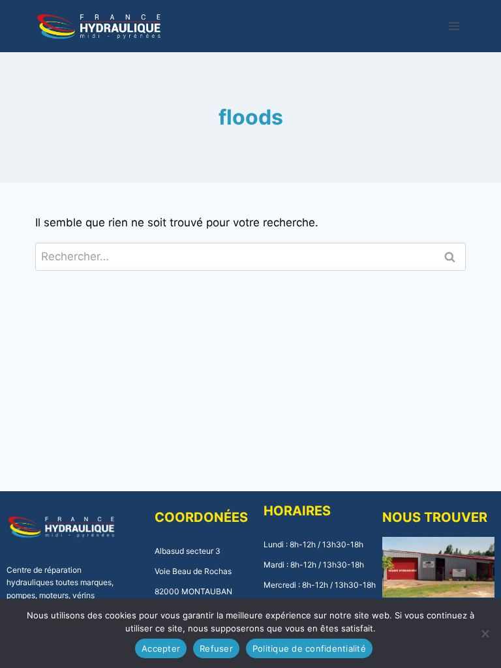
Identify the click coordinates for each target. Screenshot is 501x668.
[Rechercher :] (250, 256)
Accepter (161, 648)
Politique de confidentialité (309, 648)
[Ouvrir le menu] (454, 26)
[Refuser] (484, 633)
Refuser (216, 648)
